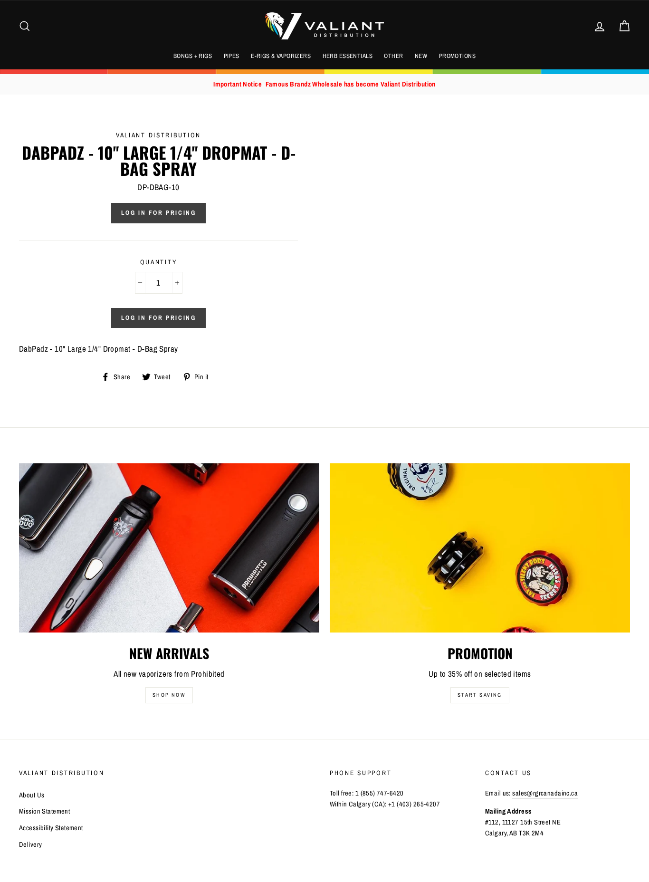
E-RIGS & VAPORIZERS (281, 56)
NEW (421, 56)
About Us (31, 795)
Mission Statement (44, 811)
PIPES (231, 56)
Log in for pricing (158, 213)
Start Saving (480, 694)
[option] (324, 84)
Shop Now (169, 694)
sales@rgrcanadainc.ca (545, 793)
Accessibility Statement (51, 828)
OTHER (393, 56)
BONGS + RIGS (192, 56)
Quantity (158, 262)
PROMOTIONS (457, 56)
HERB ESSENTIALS (347, 56)
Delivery (30, 844)
